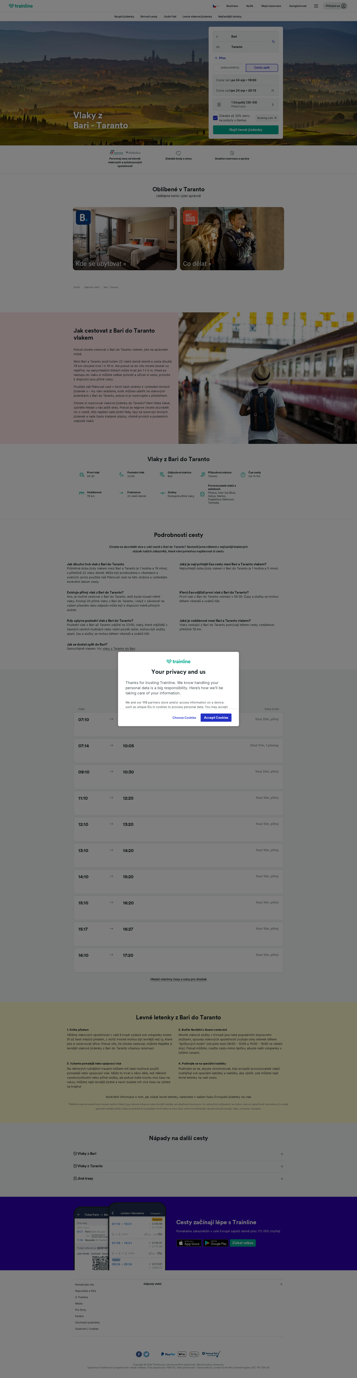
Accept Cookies (216, 717)
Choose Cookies (184, 717)
